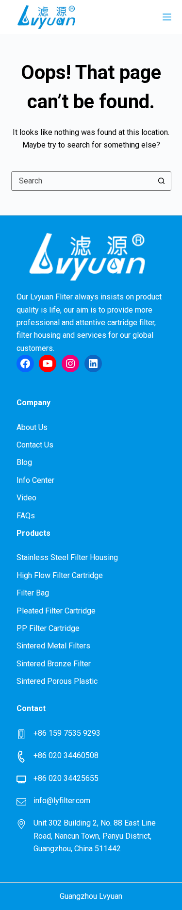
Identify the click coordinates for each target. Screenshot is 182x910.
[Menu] (167, 17)
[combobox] (82, 181)
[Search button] (161, 181)
